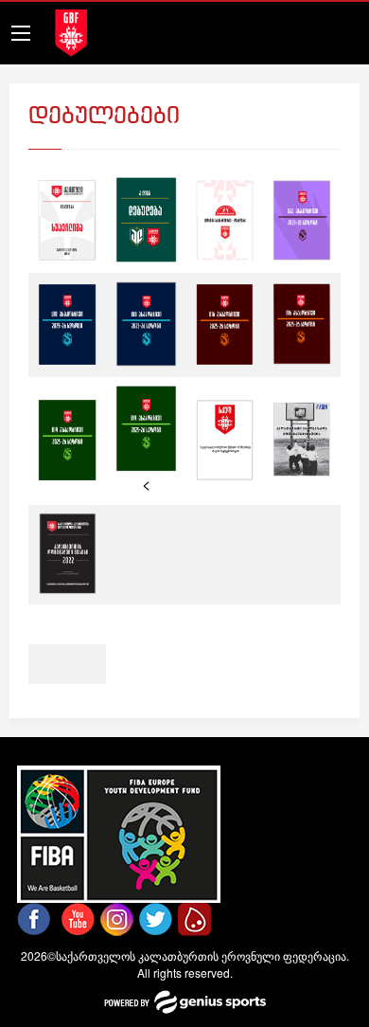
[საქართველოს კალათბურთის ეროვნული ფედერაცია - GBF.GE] (71, 31)
